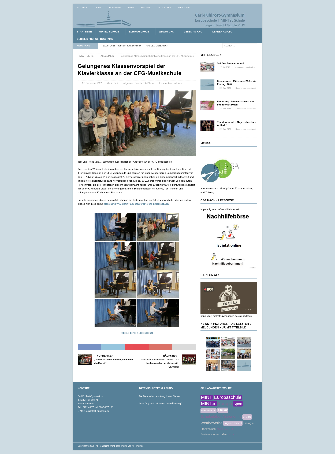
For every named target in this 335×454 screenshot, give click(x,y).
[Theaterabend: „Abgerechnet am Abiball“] (207, 125)
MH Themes (137, 446)
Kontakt (145, 7)
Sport (237, 404)
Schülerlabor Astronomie (220, 416)
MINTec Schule (109, 31)
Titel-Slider (148, 83)
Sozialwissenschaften (214, 434)
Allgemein (128, 83)
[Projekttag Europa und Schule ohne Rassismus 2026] (228, 365)
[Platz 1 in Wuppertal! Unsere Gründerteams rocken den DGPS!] (213, 365)
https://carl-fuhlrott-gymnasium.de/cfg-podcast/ (226, 315)
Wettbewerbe (211, 423)
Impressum (183, 7)
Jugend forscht (233, 423)
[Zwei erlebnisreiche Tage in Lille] (228, 354)
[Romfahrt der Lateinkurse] (244, 342)
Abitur (231, 434)
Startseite (84, 31)
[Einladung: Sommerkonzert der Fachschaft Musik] (207, 105)
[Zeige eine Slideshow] (137, 333)
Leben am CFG (193, 31)
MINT (206, 397)
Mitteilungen (211, 54)
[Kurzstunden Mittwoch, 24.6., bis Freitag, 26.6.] (207, 84)
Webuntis (82, 7)
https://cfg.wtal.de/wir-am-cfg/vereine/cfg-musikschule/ (136, 203)
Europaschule (139, 31)
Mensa (131, 7)
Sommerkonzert (208, 410)
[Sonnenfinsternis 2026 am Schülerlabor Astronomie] (213, 342)
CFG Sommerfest (225, 429)
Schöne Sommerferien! (230, 63)
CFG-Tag (247, 417)
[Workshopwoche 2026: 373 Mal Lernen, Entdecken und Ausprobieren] (213, 354)
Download (115, 7)
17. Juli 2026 (224, 67)
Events (138, 83)
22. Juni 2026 (225, 88)
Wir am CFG (166, 31)
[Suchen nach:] (239, 45)
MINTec (208, 403)
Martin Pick (112, 83)
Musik (223, 410)
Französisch (208, 428)
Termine (98, 7)
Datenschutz (164, 7)
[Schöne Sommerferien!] (207, 67)
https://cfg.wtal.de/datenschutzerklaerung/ (160, 403)
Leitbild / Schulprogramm (95, 39)
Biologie (248, 423)
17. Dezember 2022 (92, 83)
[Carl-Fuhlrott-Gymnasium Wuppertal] (160, 26)
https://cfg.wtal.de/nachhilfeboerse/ (219, 209)
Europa (225, 403)
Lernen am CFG (222, 31)
